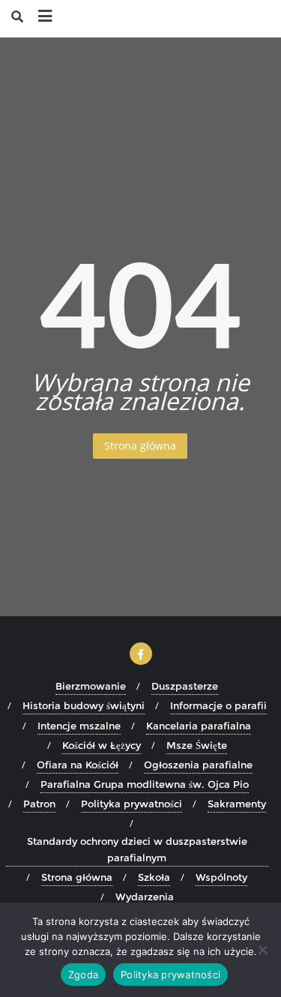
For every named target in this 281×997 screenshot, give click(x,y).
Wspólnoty (221, 877)
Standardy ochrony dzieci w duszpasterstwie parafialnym (137, 849)
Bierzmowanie (90, 686)
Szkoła (154, 877)
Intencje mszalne (79, 726)
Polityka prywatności (131, 804)
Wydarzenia (144, 897)
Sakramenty (237, 804)
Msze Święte (196, 745)
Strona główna (140, 446)
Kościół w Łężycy (101, 745)
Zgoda (83, 975)
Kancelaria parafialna (198, 726)
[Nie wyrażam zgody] (262, 949)
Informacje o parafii (218, 705)
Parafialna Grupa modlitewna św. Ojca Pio (144, 784)
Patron (39, 804)
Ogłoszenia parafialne (198, 765)
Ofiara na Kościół (77, 765)
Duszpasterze (184, 686)
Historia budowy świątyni (83, 705)
